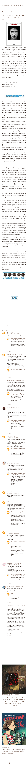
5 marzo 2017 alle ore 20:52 (18, 575)
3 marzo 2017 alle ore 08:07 (13, 333)
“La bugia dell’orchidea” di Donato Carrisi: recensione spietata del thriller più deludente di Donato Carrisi (14, 701)
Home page (5, 5)
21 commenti (10, 707)
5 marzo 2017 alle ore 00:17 (18, 339)
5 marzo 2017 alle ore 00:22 (18, 474)
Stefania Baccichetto (12, 492)
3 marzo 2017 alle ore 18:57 (13, 463)
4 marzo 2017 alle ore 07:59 (18, 502)
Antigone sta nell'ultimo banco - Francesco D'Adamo (14, 750)
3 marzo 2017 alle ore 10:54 (18, 380)
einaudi (18, 322)
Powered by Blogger (15, 762)
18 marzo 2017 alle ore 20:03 (17, 586)
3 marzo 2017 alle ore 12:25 (13, 409)
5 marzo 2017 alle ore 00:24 (18, 513)
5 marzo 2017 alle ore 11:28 (13, 564)
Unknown (9, 502)
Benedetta (10, 354)
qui (18, 253)
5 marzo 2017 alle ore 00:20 (18, 449)
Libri (9, 325)
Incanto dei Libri (11, 436)
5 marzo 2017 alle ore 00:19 (18, 421)
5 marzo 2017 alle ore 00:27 (18, 370)
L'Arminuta (4, 325)
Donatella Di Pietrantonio (11, 322)
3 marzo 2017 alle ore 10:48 (19, 354)
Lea (12, 593)
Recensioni (12, 325)
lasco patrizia (10, 332)
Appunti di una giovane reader (15, 563)
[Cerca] (25, 2)
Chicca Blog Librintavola (13, 407)
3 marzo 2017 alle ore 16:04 (13, 437)
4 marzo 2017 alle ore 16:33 (13, 533)
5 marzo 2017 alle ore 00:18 (18, 394)
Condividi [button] (4, 320)
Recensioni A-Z (14, 5)
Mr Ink (8, 586)
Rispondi (9, 351)
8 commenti (10, 753)
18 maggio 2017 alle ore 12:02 (18, 605)
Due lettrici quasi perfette (18, 338)
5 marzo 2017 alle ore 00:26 (18, 543)
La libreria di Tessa (15, 105)
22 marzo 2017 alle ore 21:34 (18, 594)
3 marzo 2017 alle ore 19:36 (13, 493)
